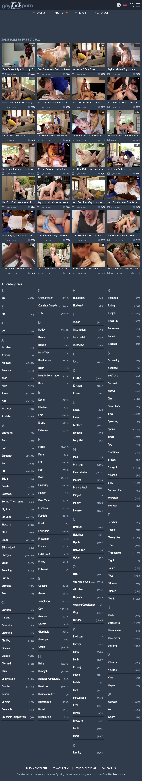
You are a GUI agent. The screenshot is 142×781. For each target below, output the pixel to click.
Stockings (124, 452)
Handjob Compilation (53, 678)
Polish (88, 682)
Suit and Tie (124, 490)
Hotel (53, 709)
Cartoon (18, 609)
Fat (53, 462)
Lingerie (88, 432)
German (53, 616)
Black (18, 539)
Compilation (18, 678)
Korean (88, 393)
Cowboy (18, 701)
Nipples (88, 542)
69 (18, 330)
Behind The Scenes (18, 501)
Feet (53, 469)
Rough (124, 336)
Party (88, 651)
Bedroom (18, 494)
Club (18, 671)
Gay (53, 608)
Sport (124, 436)
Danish (53, 345)
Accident (18, 347)
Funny (53, 561)
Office (88, 574)
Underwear (124, 638)
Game (53, 593)
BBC (18, 471)
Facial (53, 446)
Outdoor (88, 620)
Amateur (18, 362)
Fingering (53, 485)
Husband (88, 305)
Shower (124, 390)
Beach (18, 486)
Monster (88, 510)
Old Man (88, 589)
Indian (88, 322)
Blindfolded (18, 547)
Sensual (124, 383)
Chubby (18, 640)
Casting (18, 617)
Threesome (124, 552)
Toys (124, 575)
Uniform (124, 645)
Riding (124, 305)
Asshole (18, 408)
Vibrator (124, 662)
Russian (124, 343)
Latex (88, 409)
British (18, 578)
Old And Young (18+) (88, 581)
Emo (53, 415)
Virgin (124, 677)
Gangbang (53, 601)
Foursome (53, 531)
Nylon (88, 557)
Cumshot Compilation (53, 305)
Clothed (18, 663)
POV (88, 705)
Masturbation (88, 472)
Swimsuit (124, 498)
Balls (18, 440)
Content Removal (85, 768)
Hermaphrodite (53, 694)
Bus (18, 593)
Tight (124, 560)
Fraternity (53, 538)
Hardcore (53, 686)
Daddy (53, 329)
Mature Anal (88, 487)
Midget (88, 495)
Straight (124, 467)
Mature (88, 479)
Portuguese (88, 697)
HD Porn (82, 12)
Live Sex (40, 12)
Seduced (124, 367)
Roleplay (124, 320)
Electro (53, 407)
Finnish (53, 492)
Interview (88, 345)
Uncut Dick (124, 622)
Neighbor (88, 534)
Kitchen (88, 385)
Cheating (18, 632)
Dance (53, 337)
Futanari (53, 569)
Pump (88, 736)
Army (18, 385)
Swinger (124, 505)
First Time (53, 500)
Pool (88, 690)
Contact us (109, 768)
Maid (88, 456)
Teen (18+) (124, 537)
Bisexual (18, 524)
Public (88, 728)
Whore (124, 717)
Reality (88, 752)
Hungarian (88, 297)
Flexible (53, 515)
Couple (18, 686)
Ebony (53, 399)
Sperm (124, 429)
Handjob (53, 671)
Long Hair (88, 440)
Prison (88, 713)
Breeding (18, 570)
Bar (18, 448)
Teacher (124, 522)
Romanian (124, 328)
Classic (18, 655)
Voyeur (124, 685)
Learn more (119, 774)
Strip (124, 482)
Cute (53, 313)
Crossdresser (53, 297)
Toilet (124, 568)
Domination (53, 360)
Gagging (53, 585)
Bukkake (18, 585)
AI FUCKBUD (103, 12)
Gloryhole (53, 631)
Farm (53, 454)
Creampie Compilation (18, 717)
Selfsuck (124, 375)
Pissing (88, 667)
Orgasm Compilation (88, 604)
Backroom (18, 432)
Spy (124, 444)
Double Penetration (53, 375)
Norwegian (88, 549)
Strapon (124, 475)
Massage (88, 464)
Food (53, 523)
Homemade (53, 701)
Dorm (53, 367)
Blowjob (18, 555)
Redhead (124, 297)
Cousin (18, 694)
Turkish (124, 591)
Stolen (124, 459)
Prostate (88, 720)
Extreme (53, 430)
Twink (124, 598)
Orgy (88, 612)
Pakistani (88, 636)
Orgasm (88, 597)
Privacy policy (61, 768)
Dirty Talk (53, 352)
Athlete (18, 416)
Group (53, 647)
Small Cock (124, 406)
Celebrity (18, 625)
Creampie (18, 709)
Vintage (124, 669)
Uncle (124, 615)
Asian (18, 393)
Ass (18, 400)
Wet (124, 709)
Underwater (124, 630)
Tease (124, 529)
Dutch (53, 383)
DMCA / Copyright (36, 768)
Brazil (18, 562)
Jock (88, 361)
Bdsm (18, 478)
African (18, 355)
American (18, 370)
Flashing (53, 508)
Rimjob (124, 313)
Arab (18, 378)
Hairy (53, 663)
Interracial (88, 337)
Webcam (124, 701)
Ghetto (53, 624)
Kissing (88, 378)
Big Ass (18, 509)
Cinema (18, 648)
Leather (88, 425)
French (53, 546)
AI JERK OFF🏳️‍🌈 (61, 12)
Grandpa (53, 639)
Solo (124, 413)
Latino (88, 417)
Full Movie (53, 553)
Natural (88, 527)
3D (18, 314)
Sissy (124, 398)
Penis (88, 659)
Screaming (124, 360)
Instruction (88, 329)
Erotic (53, 422)
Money (88, 502)
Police (88, 674)
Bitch (18, 532)
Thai (124, 545)
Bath (18, 463)
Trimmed (124, 583)
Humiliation (53, 717)
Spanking (124, 421)
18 (18, 297)
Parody (88, 644)
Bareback (18, 455)
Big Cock (18, 516)
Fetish (53, 477)
